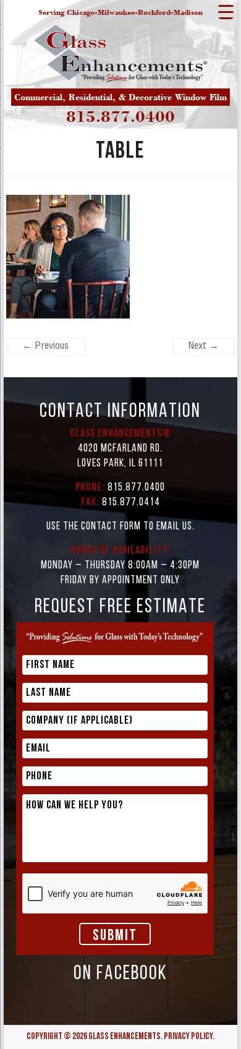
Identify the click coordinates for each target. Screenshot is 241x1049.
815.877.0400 (120, 116)
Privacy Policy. (189, 1037)
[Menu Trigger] (226, 11)
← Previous (45, 347)
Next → (203, 347)
